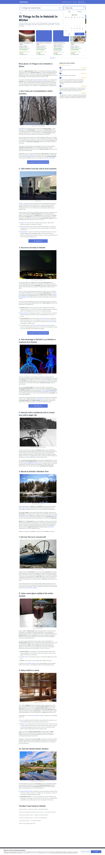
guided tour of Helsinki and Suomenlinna (39, 325)
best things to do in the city (32, 463)
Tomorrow (79, 11)
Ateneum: (22, 222)
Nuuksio (20, 506)
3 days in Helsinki (25, 507)
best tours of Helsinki (51, 321)
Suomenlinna (21, 128)
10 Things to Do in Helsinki (32, 809)
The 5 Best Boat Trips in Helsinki (49, 812)
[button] (27, 43)
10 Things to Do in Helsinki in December (26, 817)
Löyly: (21, 720)
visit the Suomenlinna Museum (29, 156)
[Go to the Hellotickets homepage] (24, 2)
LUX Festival (47, 381)
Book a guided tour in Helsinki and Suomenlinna (38, 332)
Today (69, 11)
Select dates (69, 8)
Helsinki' (21, 203)
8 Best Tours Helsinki (22, 809)
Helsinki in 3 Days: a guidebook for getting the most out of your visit (31, 812)
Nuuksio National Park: (25, 313)
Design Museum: (23, 231)
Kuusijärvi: (22, 723)
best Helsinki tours (39, 398)
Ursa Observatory (46, 318)
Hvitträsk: (22, 656)
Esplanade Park (47, 391)
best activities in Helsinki (40, 79)
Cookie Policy (25, 852)
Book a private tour (38, 405)
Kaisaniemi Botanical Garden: (26, 791)
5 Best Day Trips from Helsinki (24, 820)
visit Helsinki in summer (30, 663)
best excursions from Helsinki (48, 157)
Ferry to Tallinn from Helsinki (36, 820)
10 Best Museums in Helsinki (43, 809)
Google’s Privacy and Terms (33, 852)
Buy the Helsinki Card (38, 241)
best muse (26, 203)
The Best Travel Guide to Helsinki (32, 806)
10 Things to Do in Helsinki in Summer (40, 817)
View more (52, 57)
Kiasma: (22, 226)
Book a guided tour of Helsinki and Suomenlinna (38, 162)
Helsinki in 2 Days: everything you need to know (27, 823)
